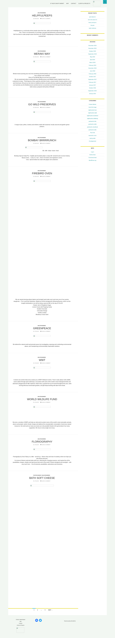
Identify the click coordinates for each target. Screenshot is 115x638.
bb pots (92, 25)
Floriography (42, 441)
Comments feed (92, 157)
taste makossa (92, 28)
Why (67, 3)
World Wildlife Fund (42, 399)
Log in (92, 151)
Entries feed (92, 154)
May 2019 (92, 56)
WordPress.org (92, 160)
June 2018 (92, 71)
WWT (42, 360)
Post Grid (92, 132)
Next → (50, 610)
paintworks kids (92, 121)
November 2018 (92, 68)
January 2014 (92, 93)
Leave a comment (46, 18)
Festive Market (37, 475)
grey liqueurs (92, 16)
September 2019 (92, 54)
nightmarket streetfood (92, 115)
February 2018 (92, 73)
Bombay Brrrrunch (42, 140)
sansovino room (92, 135)
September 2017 (92, 79)
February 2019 (92, 65)
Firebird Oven (42, 173)
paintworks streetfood (92, 127)
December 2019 (92, 45)
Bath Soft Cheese (42, 477)
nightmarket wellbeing (92, 118)
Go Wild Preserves (42, 104)
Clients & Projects (84, 3)
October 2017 (92, 76)
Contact (73, 3)
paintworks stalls (92, 124)
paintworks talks (92, 129)
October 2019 (92, 51)
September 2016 (92, 90)
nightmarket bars (92, 110)
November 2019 (92, 48)
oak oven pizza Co (92, 19)
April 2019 (92, 59)
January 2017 (92, 85)
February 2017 (92, 82)
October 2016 (92, 88)
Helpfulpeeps (42, 15)
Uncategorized (42, 12)
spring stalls (92, 138)
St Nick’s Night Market (57, 3)
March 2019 (92, 62)
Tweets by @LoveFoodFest (70, 621)
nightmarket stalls (92, 112)
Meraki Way (42, 53)
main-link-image (92, 107)
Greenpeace (42, 328)
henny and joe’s (92, 22)
